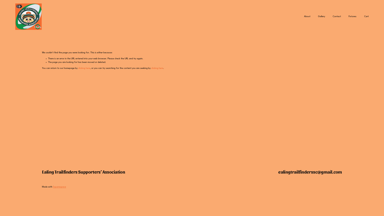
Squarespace (59, 187)
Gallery (321, 16)
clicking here (84, 68)
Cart (366, 16)
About (307, 16)
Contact (337, 16)
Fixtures (352, 16)
